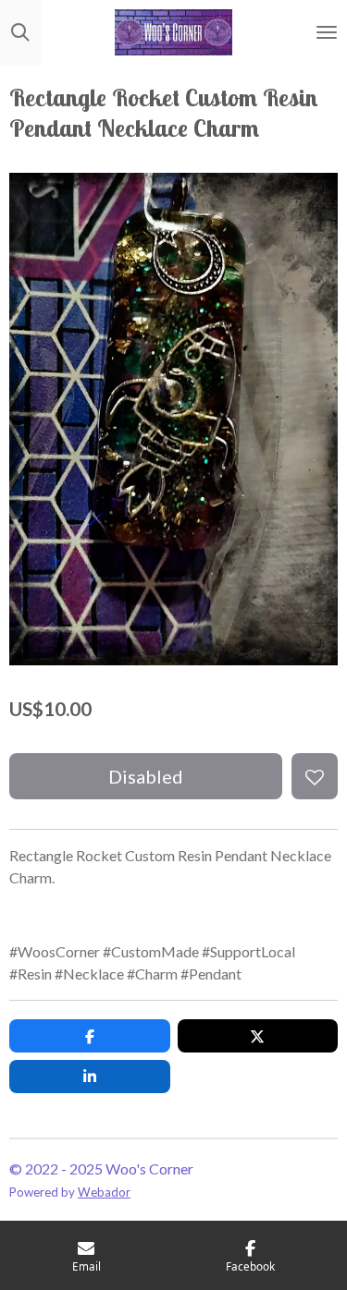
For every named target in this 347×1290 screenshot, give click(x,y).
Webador (104, 1192)
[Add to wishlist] (314, 776)
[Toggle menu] (326, 32)
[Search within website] (20, 32)
